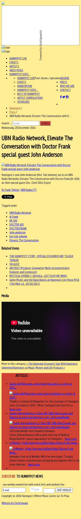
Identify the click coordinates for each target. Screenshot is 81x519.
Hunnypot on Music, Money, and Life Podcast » (39, 368)
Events (13, 62)
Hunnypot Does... (19, 74)
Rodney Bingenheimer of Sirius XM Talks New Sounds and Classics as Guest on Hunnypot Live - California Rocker (41, 415)
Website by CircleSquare (15, 503)
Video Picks (16, 70)
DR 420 (13, 220)
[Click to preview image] (38, 169)
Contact (65, 90)
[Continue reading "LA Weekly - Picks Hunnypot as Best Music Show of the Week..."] (44, 452)
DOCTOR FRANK (18, 228)
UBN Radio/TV (28, 190)
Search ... (6, 123)
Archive (64, 78)
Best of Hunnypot (28, 94)
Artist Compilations (30, 98)
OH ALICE (14, 264)
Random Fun (24, 86)
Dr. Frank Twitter (10, 190)
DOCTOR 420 (16, 224)
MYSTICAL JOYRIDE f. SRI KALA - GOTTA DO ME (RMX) (38, 276)
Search (45, 123)
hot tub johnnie (18, 236)
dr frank (13, 216)
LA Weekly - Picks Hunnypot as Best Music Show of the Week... (43, 443)
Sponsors (23, 102)
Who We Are (67, 86)
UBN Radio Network (20, 212)
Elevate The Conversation (24, 240)
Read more (15, 409)
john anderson (17, 232)
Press (63, 82)
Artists (14, 66)
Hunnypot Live (18, 58)
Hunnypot (14, 108)
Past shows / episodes (47, 78)
